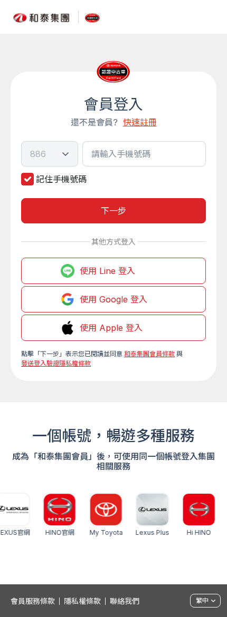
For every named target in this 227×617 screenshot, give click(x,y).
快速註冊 (140, 122)
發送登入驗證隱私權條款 (56, 363)
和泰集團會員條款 (149, 354)
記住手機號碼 (61, 179)
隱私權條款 (82, 601)
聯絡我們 (124, 601)
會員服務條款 (33, 601)
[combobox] (49, 154)
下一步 (113, 210)
